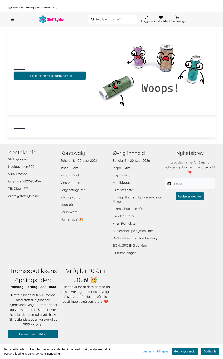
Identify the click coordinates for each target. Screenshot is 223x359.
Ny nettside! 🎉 (71, 219)
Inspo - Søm (69, 168)
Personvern (69, 212)
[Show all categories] (12, 19)
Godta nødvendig (185, 351)
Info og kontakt (71, 197)
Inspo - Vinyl (69, 175)
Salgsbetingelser (72, 190)
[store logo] (51, 19)
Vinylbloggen (70, 182)
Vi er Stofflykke (124, 223)
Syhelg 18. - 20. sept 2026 (78, 160)
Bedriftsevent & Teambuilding (135, 238)
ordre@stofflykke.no (23, 196)
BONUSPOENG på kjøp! (130, 245)
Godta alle (210, 351)
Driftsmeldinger (124, 253)
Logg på (66, 205)
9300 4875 (21, 189)
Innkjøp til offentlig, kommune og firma (137, 199)
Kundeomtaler (124, 216)
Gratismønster (123, 190)
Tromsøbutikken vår (128, 209)
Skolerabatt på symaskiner (133, 231)
